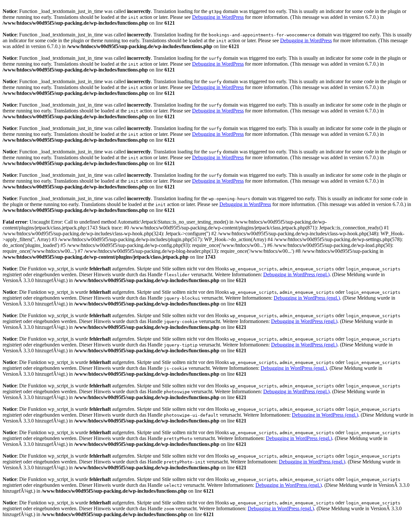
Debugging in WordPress (218, 17)
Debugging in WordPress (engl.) (296, 274)
